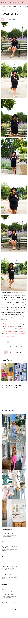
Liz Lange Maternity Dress (8, 324)
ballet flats (12, 314)
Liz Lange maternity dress (11, 305)
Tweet (19, 346)
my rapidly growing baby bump (12, 297)
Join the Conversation (14, 352)
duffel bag (4, 314)
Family (24, 6)
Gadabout (22, 612)
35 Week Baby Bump (11, 14)
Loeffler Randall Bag (8, 331)
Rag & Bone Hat (22, 329)
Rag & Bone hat (20, 312)
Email (22, 346)
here (16, 307)
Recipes (3, 6)
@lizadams (11, 411)
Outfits (14, 6)
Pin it (16, 346)
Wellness (9, 6)
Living (19, 6)
